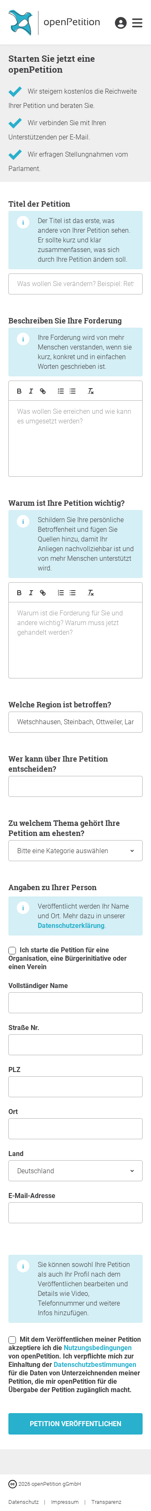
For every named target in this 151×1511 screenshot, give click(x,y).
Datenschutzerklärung (71, 926)
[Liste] (72, 391)
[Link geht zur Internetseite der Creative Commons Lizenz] (13, 1483)
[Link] (43, 391)
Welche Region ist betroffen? (59, 704)
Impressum (65, 1502)
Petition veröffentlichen (75, 1424)
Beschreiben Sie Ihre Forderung (70, 343)
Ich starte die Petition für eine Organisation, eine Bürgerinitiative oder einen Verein (67, 958)
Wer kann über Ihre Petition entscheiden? (58, 764)
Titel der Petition (69, 231)
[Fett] (19, 391)
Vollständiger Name (38, 986)
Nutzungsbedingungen (98, 1348)
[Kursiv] (31, 391)
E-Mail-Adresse (31, 1196)
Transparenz (106, 1502)
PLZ (14, 1070)
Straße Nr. (23, 1028)
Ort (13, 1112)
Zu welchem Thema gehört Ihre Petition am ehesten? (64, 828)
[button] (120, 23)
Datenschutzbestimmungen (95, 1365)
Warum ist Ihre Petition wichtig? (71, 535)
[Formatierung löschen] (90, 391)
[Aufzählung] (61, 391)
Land (15, 1154)
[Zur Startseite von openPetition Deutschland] (55, 22)
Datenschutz (24, 1502)
